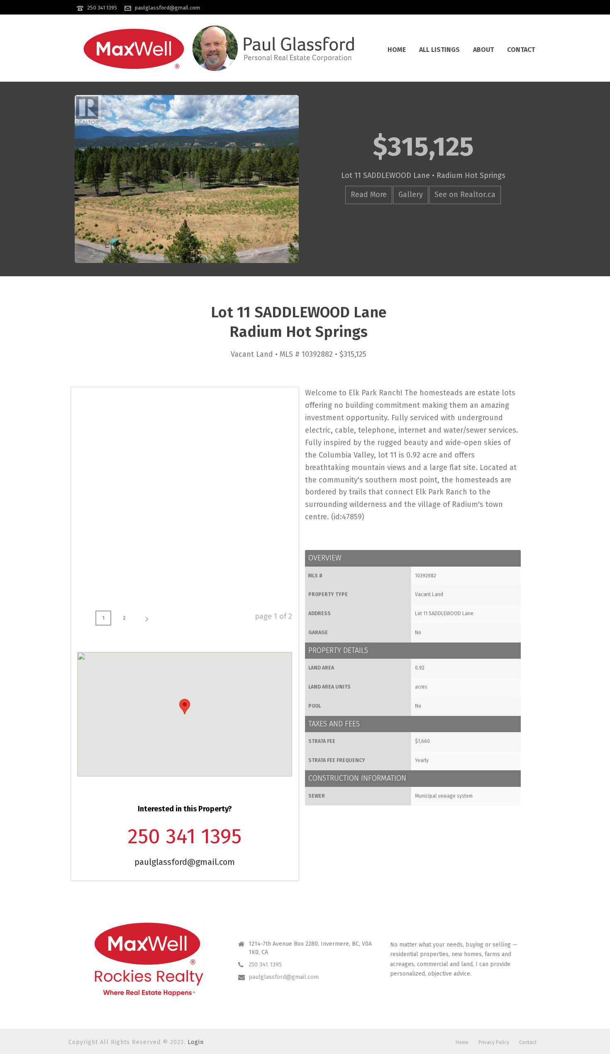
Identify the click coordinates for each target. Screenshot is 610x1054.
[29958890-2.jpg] (113, 430)
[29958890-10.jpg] (256, 573)
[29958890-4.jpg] (256, 430)
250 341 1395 (102, 8)
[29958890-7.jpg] (256, 501)
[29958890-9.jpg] (185, 573)
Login (196, 1042)
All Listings (439, 50)
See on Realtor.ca (464, 194)
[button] (184, 706)
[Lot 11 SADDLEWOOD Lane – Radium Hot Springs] (187, 179)
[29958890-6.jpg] (185, 501)
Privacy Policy (493, 1042)
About (483, 50)
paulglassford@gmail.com (167, 8)
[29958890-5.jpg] (113, 501)
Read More (369, 194)
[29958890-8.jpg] (113, 573)
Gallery (410, 194)
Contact (521, 50)
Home (397, 50)
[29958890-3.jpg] (185, 430)
